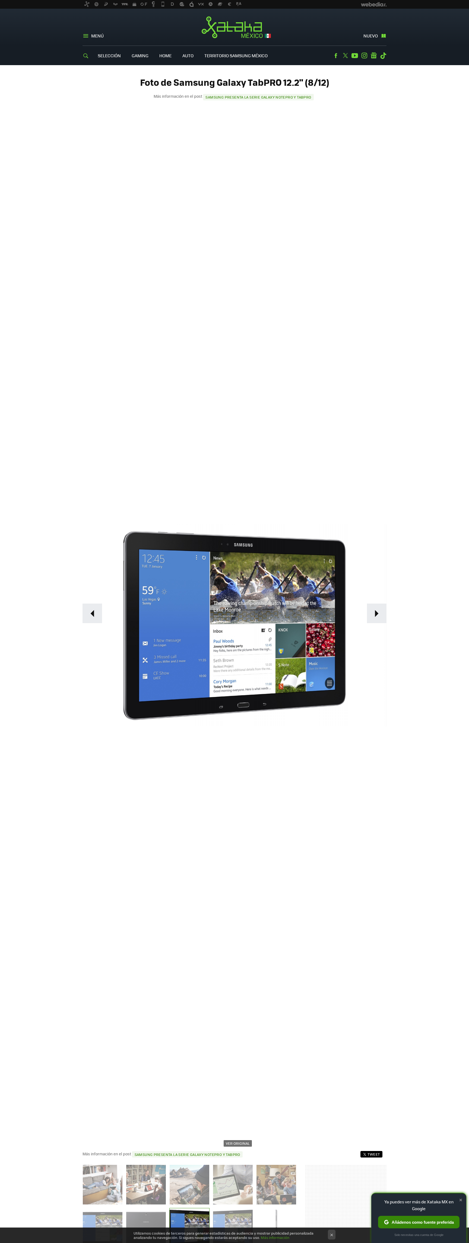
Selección (109, 55)
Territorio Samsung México (236, 55)
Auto (188, 55)
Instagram (364, 55)
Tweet (373, 1154)
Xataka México (234, 27)
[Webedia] (373, 4)
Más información (275, 1237)
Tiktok (383, 55)
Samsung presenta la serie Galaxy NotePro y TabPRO (258, 97)
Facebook (335, 55)
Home (165, 55)
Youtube (354, 55)
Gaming (140, 55)
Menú (97, 36)
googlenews (373, 55)
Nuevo (370, 36)
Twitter (345, 55)
